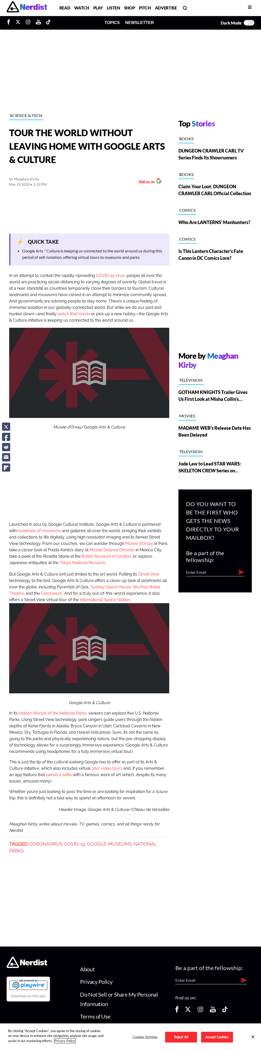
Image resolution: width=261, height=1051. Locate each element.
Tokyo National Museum (83, 562)
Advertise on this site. (28, 996)
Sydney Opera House (110, 587)
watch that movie (74, 314)
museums (120, 844)
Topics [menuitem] (112, 22)
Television (191, 380)
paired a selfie (59, 775)
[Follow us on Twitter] (188, 1011)
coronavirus (45, 844)
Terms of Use (95, 1016)
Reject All (181, 1037)
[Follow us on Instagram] (200, 1011)
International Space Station (105, 600)
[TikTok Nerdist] (48, 22)
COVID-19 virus (110, 275)
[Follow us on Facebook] (176, 1011)
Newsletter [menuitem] (139, 22)
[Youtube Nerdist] (38, 22)
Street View (148, 574)
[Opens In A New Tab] (28, 984)
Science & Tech (26, 115)
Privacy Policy (96, 981)
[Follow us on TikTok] (224, 1011)
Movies (187, 415)
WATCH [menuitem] (81, 7)
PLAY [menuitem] (98, 7)
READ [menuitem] (64, 7)
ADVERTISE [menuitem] (166, 7)
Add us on (145, 182)
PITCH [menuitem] (145, 7)
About (87, 969)
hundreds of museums (39, 531)
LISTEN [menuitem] (113, 7)
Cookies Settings (145, 1037)
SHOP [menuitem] (129, 7)
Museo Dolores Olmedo (112, 550)
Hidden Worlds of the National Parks (52, 713)
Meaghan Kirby (26, 179)
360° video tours (107, 768)
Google (96, 844)
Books (186, 138)
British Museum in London (106, 556)
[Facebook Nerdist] (10, 22)
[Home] (27, 966)
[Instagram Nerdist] (28, 22)
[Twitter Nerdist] (18, 22)
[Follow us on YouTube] (213, 1011)
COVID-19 (74, 844)
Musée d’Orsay (139, 543)
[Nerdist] (27, 7)
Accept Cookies (217, 1037)
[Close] (252, 1036)
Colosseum (51, 593)
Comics (187, 210)
